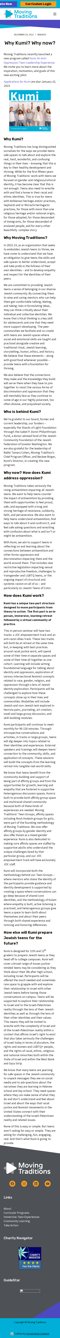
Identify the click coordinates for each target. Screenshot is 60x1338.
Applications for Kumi (17, 81)
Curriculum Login (38, 4)
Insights (42, 34)
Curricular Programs (16, 1213)
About (7, 1208)
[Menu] (54, 14)
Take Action (11, 1225)
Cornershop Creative (37, 1333)
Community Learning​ (17, 1221)
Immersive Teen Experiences (22, 1217)
